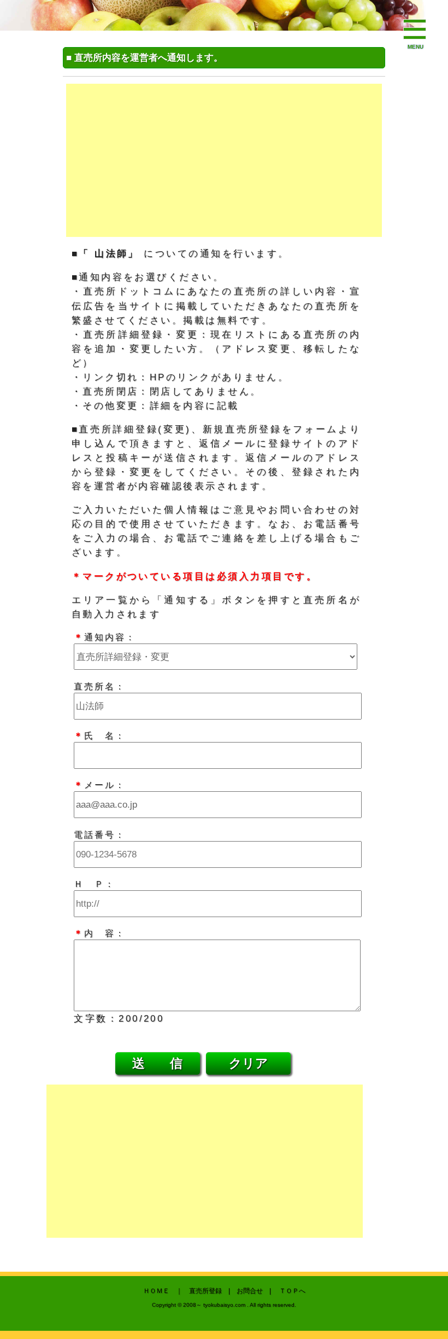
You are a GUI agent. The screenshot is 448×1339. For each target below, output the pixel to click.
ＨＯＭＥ (156, 1291)
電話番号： (100, 834)
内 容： (100, 933)
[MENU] (415, 30)
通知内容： (105, 637)
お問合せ (250, 1291)
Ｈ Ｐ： (94, 884)
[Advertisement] (224, 160)
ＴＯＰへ (292, 1291)
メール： (100, 785)
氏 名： (100, 735)
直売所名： (100, 686)
